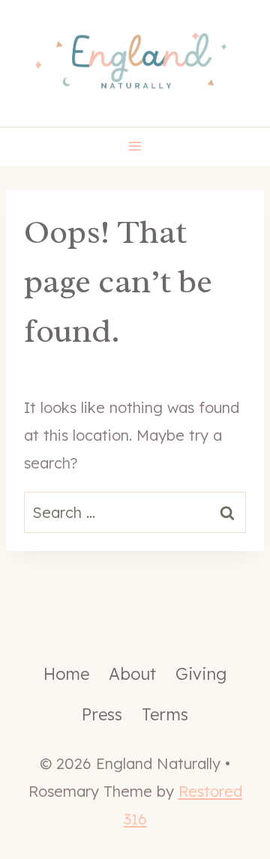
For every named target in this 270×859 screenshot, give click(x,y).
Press (102, 714)
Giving (201, 673)
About (132, 673)
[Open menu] (135, 146)
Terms (165, 714)
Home (66, 673)
